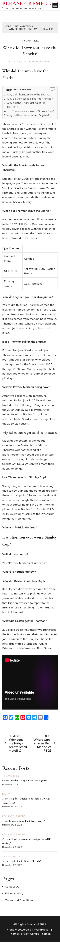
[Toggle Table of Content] (51, 89)
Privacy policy (14, 893)
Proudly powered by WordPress (28, 929)
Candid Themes (40, 933)
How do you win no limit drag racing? (23, 820)
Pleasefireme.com (30, 3)
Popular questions (13, 816)
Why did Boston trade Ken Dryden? (27, 115)
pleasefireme (42, 61)
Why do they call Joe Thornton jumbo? (29, 98)
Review (6, 794)
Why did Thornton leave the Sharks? (28, 94)
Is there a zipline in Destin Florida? (21, 861)
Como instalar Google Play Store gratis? (25, 780)
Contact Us (12, 886)
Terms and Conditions (19, 900)
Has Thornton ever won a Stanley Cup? (30, 111)
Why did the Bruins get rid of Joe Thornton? (25, 105)
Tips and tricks (30, 41)
